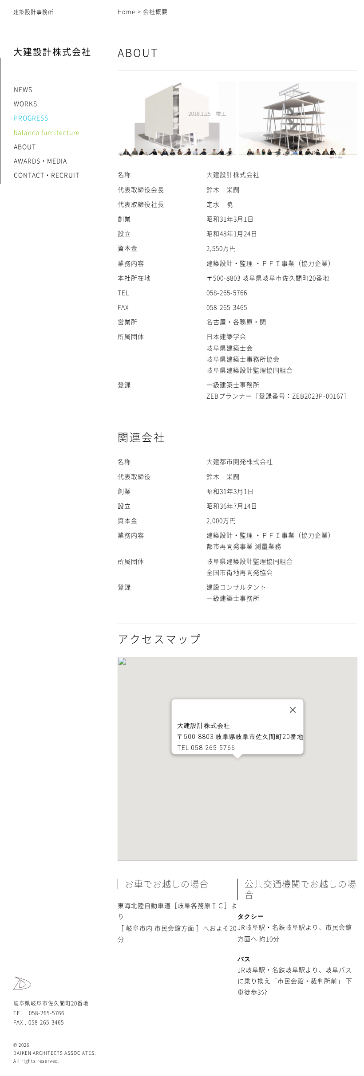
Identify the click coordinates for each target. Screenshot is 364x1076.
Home (126, 12)
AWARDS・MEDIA (40, 161)
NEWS (23, 89)
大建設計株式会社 (52, 51)
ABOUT (25, 147)
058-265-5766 (46, 1013)
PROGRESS (31, 118)
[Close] (293, 710)
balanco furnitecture (47, 133)
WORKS (25, 104)
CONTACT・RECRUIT (46, 175)
